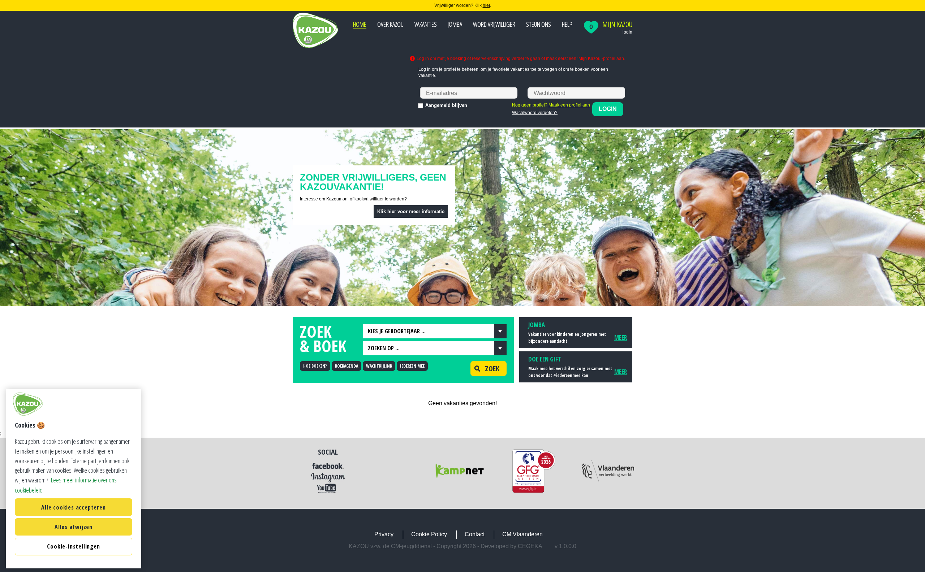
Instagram (328, 477)
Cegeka (530, 546)
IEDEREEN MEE (412, 366)
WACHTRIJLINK (379, 366)
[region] (73, 478)
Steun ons (538, 24)
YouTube (328, 488)
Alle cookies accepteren (73, 507)
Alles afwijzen (73, 527)
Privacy (383, 534)
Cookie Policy (429, 534)
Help (567, 24)
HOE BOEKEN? (315, 366)
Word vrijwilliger (494, 24)
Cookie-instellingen (73, 547)
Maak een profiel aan (569, 105)
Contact (475, 534)
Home (359, 24)
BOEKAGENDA (346, 366)
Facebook (328, 466)
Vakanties (425, 24)
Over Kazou (390, 24)
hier (486, 5)
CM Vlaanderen (522, 534)
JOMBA (455, 24)
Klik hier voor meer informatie (410, 211)
